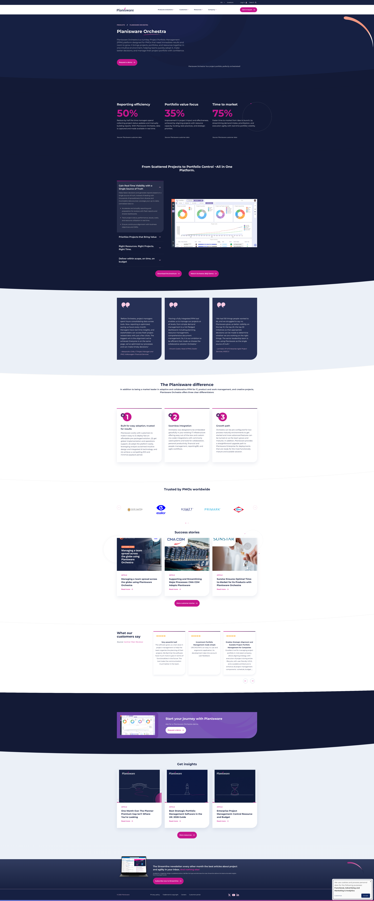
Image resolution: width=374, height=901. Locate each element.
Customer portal (194, 895)
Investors (230, 2)
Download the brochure (167, 274)
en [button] (221, 2)
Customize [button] (338, 896)
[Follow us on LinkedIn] (238, 895)
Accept (365, 896)
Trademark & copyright (170, 895)
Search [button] (251, 2)
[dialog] (352, 889)
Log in (242, 2)
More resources (185, 835)
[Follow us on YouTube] (233, 895)
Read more (125, 589)
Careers (183, 895)
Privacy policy (155, 895)
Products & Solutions (165, 10)
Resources (197, 10)
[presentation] (119, 507)
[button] (185, 523)
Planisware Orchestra (139, 25)
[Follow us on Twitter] (229, 895)
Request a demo (125, 62)
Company (211, 10)
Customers (183, 10)
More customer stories (185, 603)
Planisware (141, 31)
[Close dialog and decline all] (370, 881)
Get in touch (247, 10)
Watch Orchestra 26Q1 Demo (202, 274)
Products (121, 25)
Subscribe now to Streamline (166, 881)
